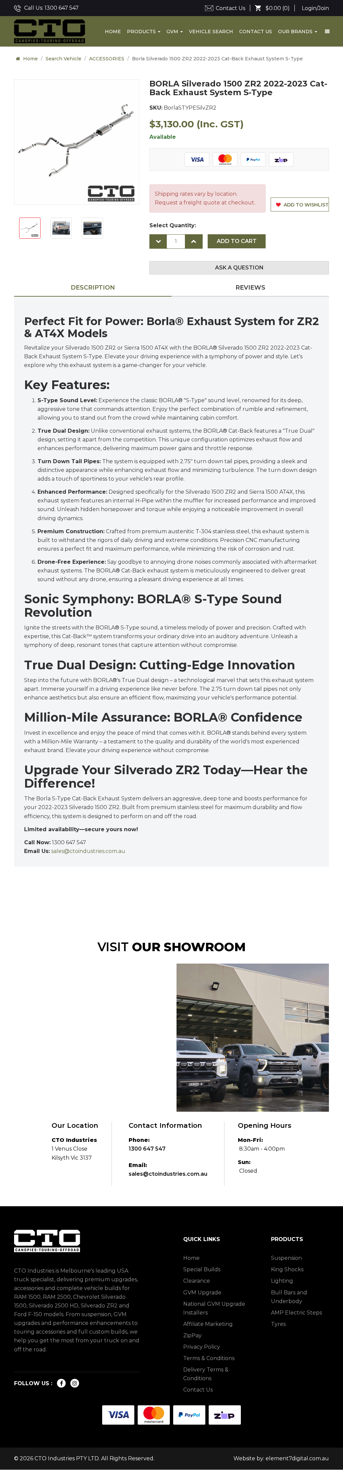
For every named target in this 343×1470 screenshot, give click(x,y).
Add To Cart (237, 241)
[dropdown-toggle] (327, 31)
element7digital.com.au (297, 1458)
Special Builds (201, 1269)
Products (142, 31)
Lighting (282, 1281)
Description (93, 287)
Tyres (278, 1324)
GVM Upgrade (202, 1292)
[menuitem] (275, 8)
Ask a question (239, 267)
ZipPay (192, 1335)
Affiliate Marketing (208, 1324)
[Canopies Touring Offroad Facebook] (61, 1383)
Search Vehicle (63, 59)
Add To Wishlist (305, 205)
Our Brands (296, 31)
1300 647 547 (62, 8)
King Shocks (287, 1269)
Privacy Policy (201, 1347)
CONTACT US (255, 31)
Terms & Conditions (208, 1358)
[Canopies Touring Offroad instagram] (74, 1383)
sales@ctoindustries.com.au (168, 1174)
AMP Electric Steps (296, 1312)
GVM (173, 31)
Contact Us (230, 8)
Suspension (286, 1258)
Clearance (196, 1281)
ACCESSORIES (106, 59)
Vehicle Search (211, 31)
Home (113, 31)
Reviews (250, 287)
